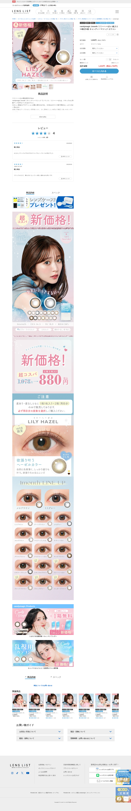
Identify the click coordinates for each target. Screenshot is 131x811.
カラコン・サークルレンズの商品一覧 (47, 18)
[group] (19, 705)
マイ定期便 (69, 13)
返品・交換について (78, 731)
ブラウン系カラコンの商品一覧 (67, 18)
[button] (116, 701)
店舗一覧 (76, 13)
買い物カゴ (55, 12)
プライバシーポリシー (70, 768)
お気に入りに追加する (91, 79)
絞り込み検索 (41, 13)
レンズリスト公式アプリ (106, 769)
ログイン (48, 13)
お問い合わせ (67, 772)
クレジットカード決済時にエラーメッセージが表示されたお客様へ (36, 1)
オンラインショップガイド (47, 768)
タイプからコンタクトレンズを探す (27, 18)
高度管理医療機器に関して (72, 764)
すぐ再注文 (62, 13)
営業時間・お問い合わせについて (83, 738)
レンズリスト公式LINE (106, 775)
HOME (14, 18)
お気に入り (82, 13)
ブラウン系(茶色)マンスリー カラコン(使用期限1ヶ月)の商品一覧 (94, 18)
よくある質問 (42, 772)
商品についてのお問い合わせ (43, 685)
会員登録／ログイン (44, 764)
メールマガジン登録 (107, 781)
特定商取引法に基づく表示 (47, 775)
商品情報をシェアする (107, 79)
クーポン (90, 13)
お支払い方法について (27, 731)
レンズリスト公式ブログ (71, 775)
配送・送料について (26, 738)
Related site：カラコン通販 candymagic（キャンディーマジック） (82, 792)
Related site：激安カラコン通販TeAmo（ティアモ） (44, 792)
